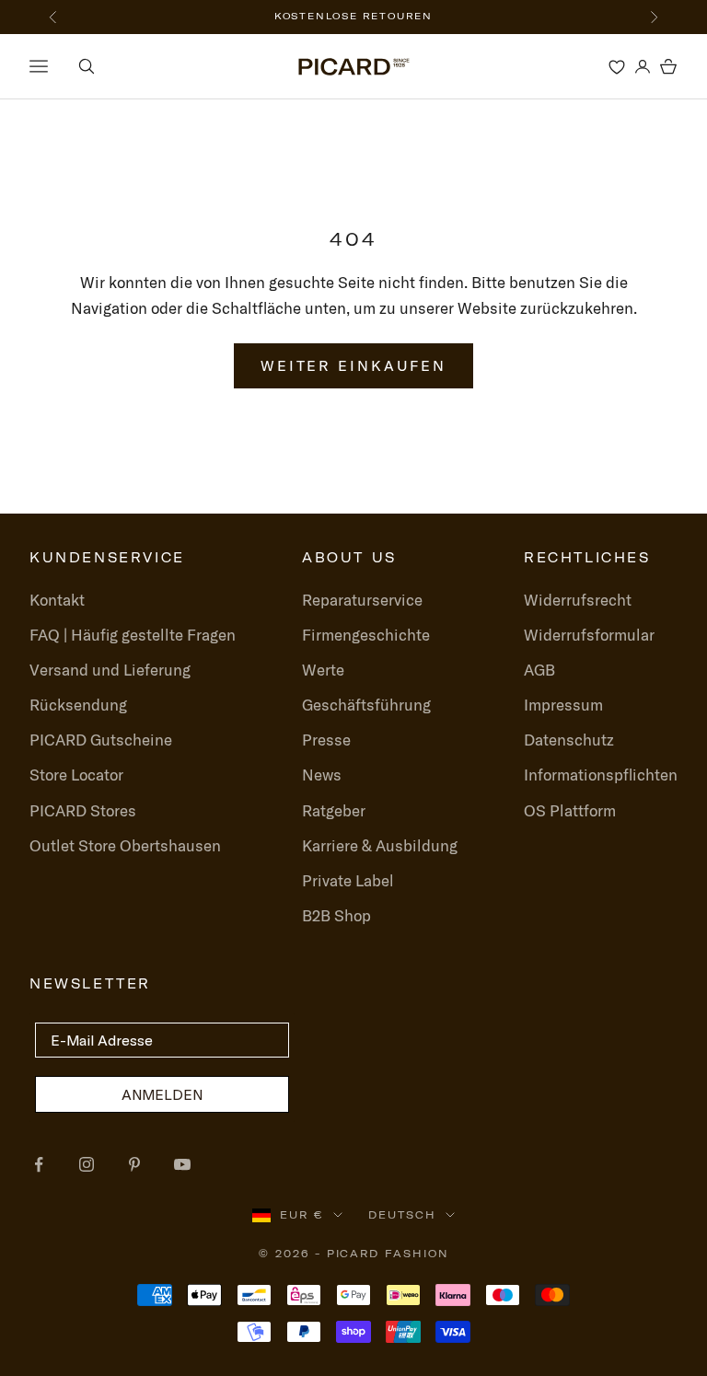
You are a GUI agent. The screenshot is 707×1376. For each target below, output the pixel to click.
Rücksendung (78, 704)
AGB (539, 669)
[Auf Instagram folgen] (86, 1164)
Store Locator (76, 774)
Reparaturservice (362, 599)
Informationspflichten (601, 774)
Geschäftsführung (366, 704)
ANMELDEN (162, 1094)
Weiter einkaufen (353, 365)
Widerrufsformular (589, 634)
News (322, 774)
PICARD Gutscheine (100, 739)
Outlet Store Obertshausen (125, 845)
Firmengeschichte (366, 634)
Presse (326, 739)
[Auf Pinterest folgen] (134, 1164)
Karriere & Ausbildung (380, 845)
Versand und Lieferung (110, 669)
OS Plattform (570, 810)
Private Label (348, 880)
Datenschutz (569, 739)
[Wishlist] (617, 66)
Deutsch (402, 1214)
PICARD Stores (82, 810)
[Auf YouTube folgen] (182, 1164)
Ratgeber (333, 810)
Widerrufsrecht (578, 599)
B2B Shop (336, 915)
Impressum (563, 704)
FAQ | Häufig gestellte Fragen (132, 634)
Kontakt (57, 599)
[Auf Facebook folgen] (38, 1164)
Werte (323, 669)
